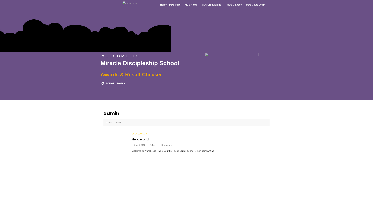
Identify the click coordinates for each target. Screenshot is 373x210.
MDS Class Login (255, 5)
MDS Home (191, 5)
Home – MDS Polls (170, 5)
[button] (212, 4)
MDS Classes (234, 5)
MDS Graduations (211, 5)
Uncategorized (139, 133)
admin (153, 145)
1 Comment (166, 145)
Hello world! (141, 139)
